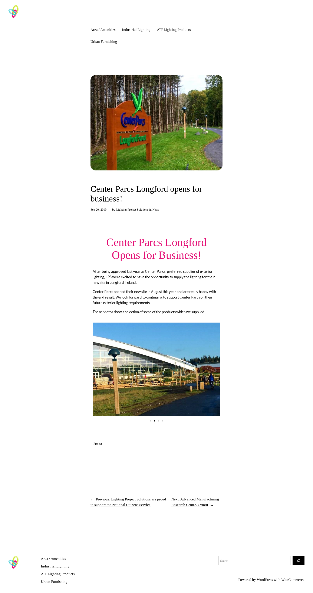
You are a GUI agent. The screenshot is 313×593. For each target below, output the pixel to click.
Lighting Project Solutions (132, 209)
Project (97, 443)
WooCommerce (292, 580)
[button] (97, 370)
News (155, 209)
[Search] (298, 560)
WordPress (265, 580)
